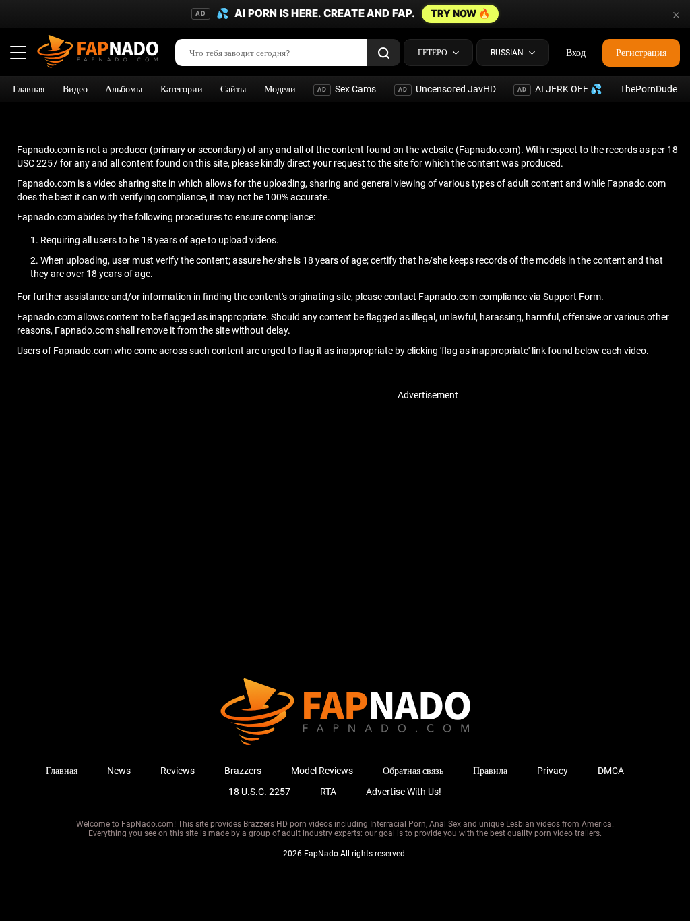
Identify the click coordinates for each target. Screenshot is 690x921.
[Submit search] (383, 52)
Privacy (552, 770)
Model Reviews (322, 770)
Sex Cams (346, 89)
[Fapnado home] (345, 744)
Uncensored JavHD (447, 89)
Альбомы (123, 89)
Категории (181, 89)
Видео (75, 89)
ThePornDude (648, 89)
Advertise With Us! (403, 791)
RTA (328, 791)
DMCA (611, 770)
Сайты (233, 89)
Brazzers (242, 770)
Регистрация (641, 52)
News (119, 770)
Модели (280, 89)
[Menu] (18, 52)
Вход (576, 52)
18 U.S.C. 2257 (259, 791)
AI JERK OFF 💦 (560, 89)
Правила (490, 770)
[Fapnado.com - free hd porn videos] (97, 52)
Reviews (177, 770)
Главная (28, 89)
